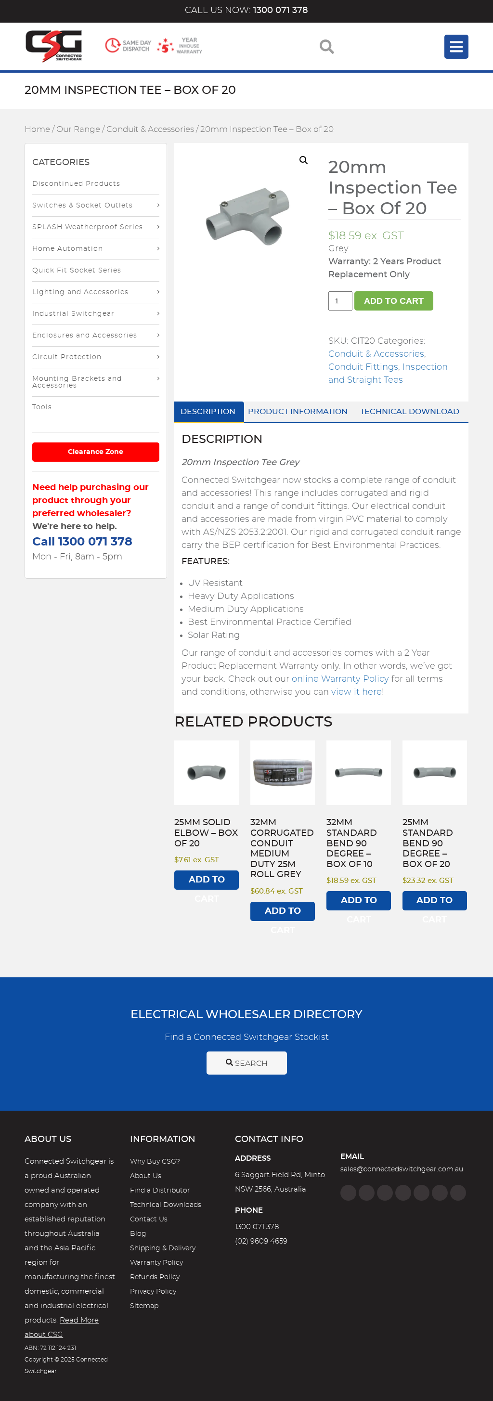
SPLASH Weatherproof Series (87, 227)
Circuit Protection (67, 357)
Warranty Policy (156, 1262)
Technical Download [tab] (409, 411)
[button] (303, 160)
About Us (145, 1176)
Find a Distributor (160, 1190)
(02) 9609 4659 (261, 1241)
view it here (356, 692)
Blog (138, 1234)
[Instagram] (367, 1193)
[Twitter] (385, 1193)
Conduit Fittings (363, 367)
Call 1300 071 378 (82, 542)
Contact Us (149, 1219)
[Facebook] (348, 1193)
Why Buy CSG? (155, 1161)
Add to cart (394, 301)
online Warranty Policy (340, 679)
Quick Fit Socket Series (76, 270)
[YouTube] (440, 1193)
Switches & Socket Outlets (82, 205)
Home (37, 129)
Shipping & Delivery (162, 1248)
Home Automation (67, 249)
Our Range (78, 129)
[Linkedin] (403, 1193)
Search (250, 1063)
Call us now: (246, 10)
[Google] (421, 1193)
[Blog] (458, 1193)
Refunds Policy (155, 1277)
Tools (42, 407)
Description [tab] (208, 411)
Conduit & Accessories (150, 129)
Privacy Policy (153, 1291)
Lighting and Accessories (80, 292)
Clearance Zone (95, 452)
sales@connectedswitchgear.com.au (401, 1169)
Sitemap (144, 1306)
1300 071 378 (257, 1227)
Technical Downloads (165, 1205)
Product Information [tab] (298, 411)
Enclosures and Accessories (84, 335)
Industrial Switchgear (73, 314)
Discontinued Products (76, 184)
